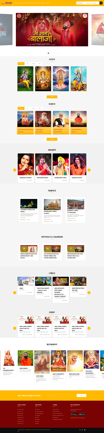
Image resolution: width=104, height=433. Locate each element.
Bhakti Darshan (29, 429)
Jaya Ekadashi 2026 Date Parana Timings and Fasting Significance (51, 256)
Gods (19, 3)
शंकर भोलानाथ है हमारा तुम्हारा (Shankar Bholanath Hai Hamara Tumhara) (25, 292)
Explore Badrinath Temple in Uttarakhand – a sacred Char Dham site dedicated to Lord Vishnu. (75, 215)
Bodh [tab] (33, 63)
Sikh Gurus (21, 423)
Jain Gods (21, 411)
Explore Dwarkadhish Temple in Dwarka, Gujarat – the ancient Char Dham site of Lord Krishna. (52, 216)
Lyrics (38, 3)
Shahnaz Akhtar (42, 178)
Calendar (38, 415)
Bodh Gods (21, 413)
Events (47, 3)
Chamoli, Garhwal (71, 218)
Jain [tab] (27, 63)
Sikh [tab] (40, 63)
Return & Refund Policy (59, 415)
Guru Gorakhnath (10, 374)
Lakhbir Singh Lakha (25, 178)
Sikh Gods (21, 415)
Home (16, 3)
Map (28, 219)
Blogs (37, 423)
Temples (38, 419)
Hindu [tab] (21, 63)
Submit (81, 395)
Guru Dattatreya (59, 373)
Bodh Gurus (21, 421)
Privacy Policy (57, 411)
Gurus (23, 3)
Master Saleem (76, 178)
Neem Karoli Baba (26, 374)
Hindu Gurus (21, 417)
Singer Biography (39, 413)
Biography (33, 3)
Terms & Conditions (58, 413)
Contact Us (56, 409)
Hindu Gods (21, 409)
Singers (27, 3)
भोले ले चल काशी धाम (60, 288)
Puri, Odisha (23, 217)
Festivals (43, 3)
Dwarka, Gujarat (47, 219)
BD (18, 431)
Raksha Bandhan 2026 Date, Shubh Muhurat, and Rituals (28, 256)
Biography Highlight (58, 419)
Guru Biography (39, 411)
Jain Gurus (21, 419)
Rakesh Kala (58, 178)
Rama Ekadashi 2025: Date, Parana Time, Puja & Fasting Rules (75, 256)
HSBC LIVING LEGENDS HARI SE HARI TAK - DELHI (26, 328)
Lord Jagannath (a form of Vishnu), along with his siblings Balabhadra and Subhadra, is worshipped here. (28, 214)
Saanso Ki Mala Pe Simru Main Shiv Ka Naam (77, 290)
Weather (23, 219)
